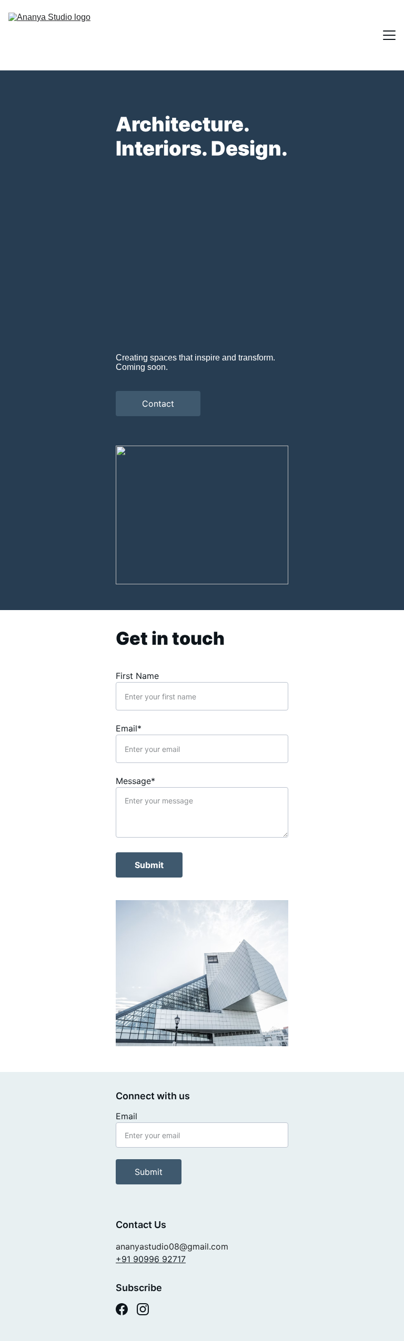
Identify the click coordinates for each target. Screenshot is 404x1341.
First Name (137, 675)
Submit (149, 865)
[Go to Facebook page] (122, 1309)
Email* (129, 728)
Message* (135, 781)
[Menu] (389, 35)
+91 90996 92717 (151, 1259)
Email (126, 1116)
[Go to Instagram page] (143, 1309)
